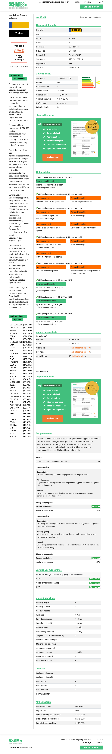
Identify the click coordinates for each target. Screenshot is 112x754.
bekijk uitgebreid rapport (80, 348)
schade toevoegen (83, 2)
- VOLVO (19, 348)
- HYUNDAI (19, 362)
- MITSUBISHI (19, 382)
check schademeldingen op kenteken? (53, 2)
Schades (18, 5)
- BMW (19, 345)
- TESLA (19, 385)
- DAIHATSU (19, 408)
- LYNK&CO (19, 411)
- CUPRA (19, 431)
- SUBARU (19, 436)
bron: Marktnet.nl (42, 371)
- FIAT (19, 359)
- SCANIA (19, 425)
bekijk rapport (53, 157)
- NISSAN (19, 370)
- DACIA (19, 388)
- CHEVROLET (19, 393)
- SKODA (19, 368)
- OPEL (19, 339)
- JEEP (19, 413)
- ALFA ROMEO (19, 405)
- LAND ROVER (19, 396)
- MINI (19, 379)
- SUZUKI (19, 365)
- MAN (19, 434)
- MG (19, 428)
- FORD (19, 336)
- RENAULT (19, 328)
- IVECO (19, 416)
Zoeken (19, 33)
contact (100, 2)
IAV (70, 34)
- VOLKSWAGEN (19, 325)
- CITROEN (19, 353)
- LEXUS (19, 419)
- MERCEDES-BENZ (19, 342)
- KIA (19, 350)
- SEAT (19, 373)
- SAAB (19, 422)
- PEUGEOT (19, 330)
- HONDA (19, 391)
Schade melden (91, 6)
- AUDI (19, 356)
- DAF (19, 402)
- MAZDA (19, 376)
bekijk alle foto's (78, 356)
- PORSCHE (19, 399)
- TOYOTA (19, 333)
